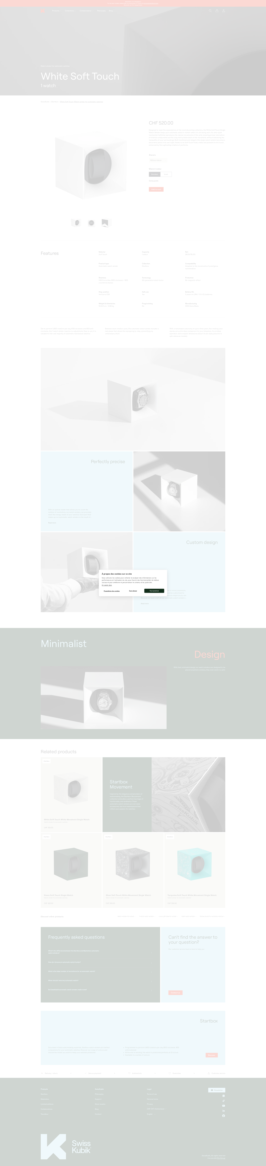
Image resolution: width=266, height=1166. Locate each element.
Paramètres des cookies (112, 591)
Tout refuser (133, 591)
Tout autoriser (154, 591)
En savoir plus (107, 585)
